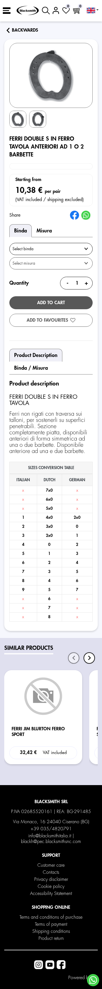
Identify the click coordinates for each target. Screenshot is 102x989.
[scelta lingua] (92, 10)
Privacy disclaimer (51, 879)
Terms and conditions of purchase (51, 917)
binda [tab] (20, 230)
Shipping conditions (51, 931)
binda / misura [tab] (31, 368)
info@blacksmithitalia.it (49, 836)
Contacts (51, 872)
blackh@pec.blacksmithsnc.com (51, 841)
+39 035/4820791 (51, 829)
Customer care (51, 865)
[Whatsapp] (93, 980)
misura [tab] (44, 230)
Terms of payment (51, 924)
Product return (51, 938)
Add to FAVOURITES (47, 320)
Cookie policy (51, 886)
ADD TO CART (51, 302)
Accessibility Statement (51, 893)
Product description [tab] (36, 355)
